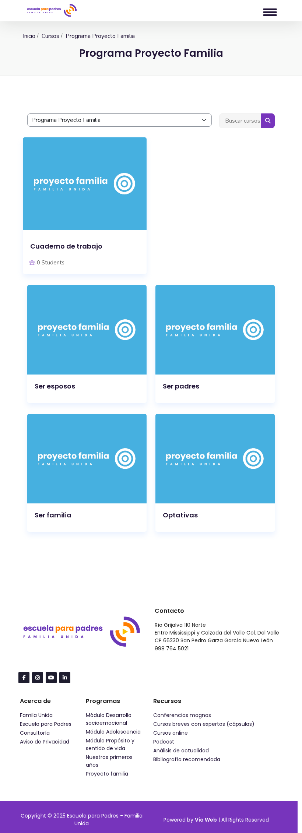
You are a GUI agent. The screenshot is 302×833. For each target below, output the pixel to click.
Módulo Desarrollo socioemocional (108, 719)
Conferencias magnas (182, 715)
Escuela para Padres (45, 724)
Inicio (29, 36)
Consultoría (35, 733)
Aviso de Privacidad (44, 741)
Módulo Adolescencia (113, 731)
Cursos (50, 36)
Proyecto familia (107, 773)
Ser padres (181, 386)
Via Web (206, 819)
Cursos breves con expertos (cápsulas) (203, 724)
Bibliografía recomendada (186, 759)
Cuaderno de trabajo (66, 246)
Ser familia (53, 515)
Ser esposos (55, 386)
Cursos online (170, 733)
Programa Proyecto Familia (100, 36)
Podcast (163, 741)
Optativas (180, 515)
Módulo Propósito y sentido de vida (110, 744)
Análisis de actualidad (181, 750)
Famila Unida (36, 715)
